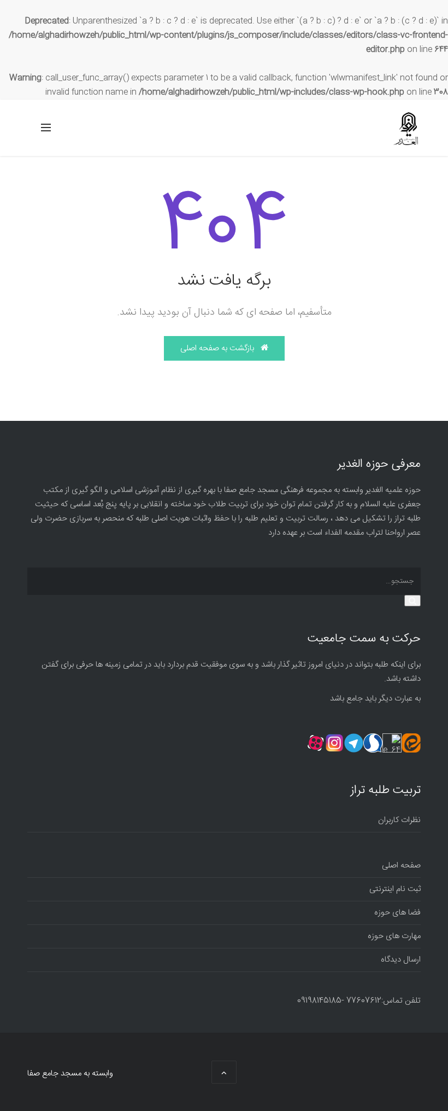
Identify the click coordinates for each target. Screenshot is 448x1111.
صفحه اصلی (401, 865)
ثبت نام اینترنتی (395, 889)
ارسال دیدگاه (401, 960)
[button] (412, 600)
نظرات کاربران (399, 820)
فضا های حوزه (397, 912)
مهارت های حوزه (394, 936)
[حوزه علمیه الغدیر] (405, 128)
